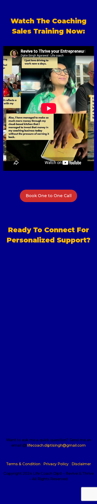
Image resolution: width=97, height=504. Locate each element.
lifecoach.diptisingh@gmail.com (56, 445)
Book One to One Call (49, 195)
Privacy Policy (56, 464)
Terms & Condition (23, 464)
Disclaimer (81, 464)
